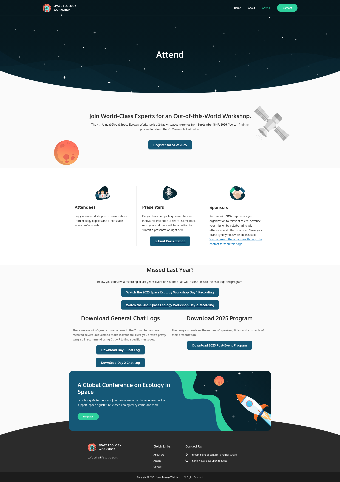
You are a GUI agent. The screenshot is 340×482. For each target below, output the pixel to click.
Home (237, 7)
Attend (266, 7)
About (251, 7)
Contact (287, 7)
